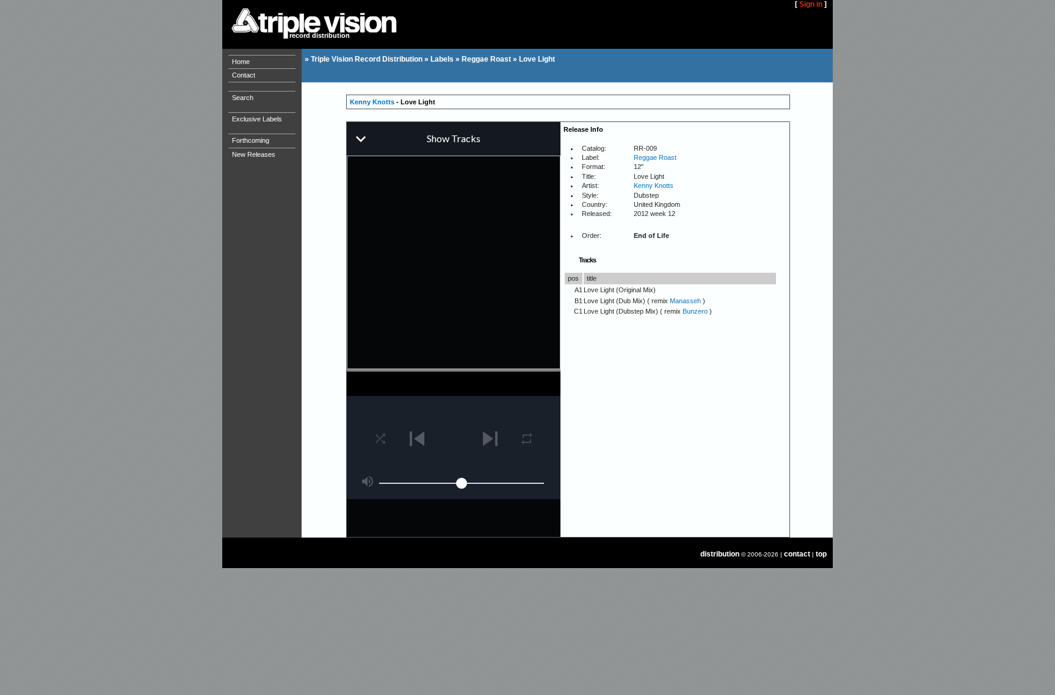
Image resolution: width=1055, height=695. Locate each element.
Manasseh (685, 300)
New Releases (253, 154)
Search (242, 97)
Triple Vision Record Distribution (366, 59)
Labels (442, 59)
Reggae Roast (486, 59)
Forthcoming (250, 140)
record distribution (319, 35)
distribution (719, 554)
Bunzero (695, 311)
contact (797, 554)
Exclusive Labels (257, 119)
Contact (243, 75)
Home (241, 61)
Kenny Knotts (372, 102)
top (821, 554)
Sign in (810, 4)
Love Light (537, 59)
